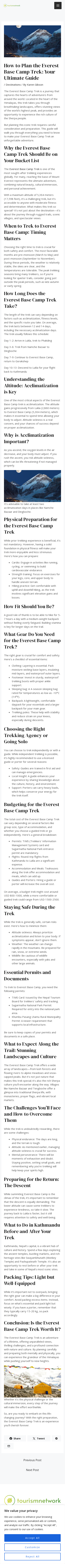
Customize (32, 1547)
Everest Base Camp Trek (24, 169)
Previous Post (32, 1460)
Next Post (32, 1470)
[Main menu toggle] (58, 5)
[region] (32, 1534)
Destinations (13, 84)
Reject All (33, 1556)
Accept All (32, 1537)
